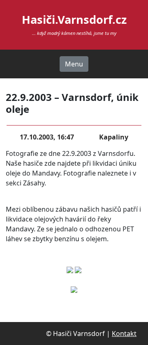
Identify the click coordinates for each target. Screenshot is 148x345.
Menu (74, 64)
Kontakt (124, 333)
